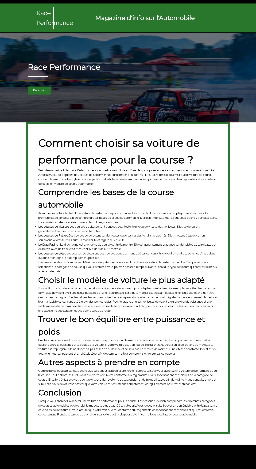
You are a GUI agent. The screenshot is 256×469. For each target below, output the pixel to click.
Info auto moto (162, 217)
